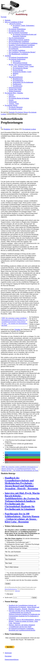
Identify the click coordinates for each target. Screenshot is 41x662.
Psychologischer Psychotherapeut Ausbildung (23, 43)
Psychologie (16, 61)
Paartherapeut (17, 84)
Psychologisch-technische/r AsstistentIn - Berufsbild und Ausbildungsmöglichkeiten (22, 629)
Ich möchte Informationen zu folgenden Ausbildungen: (22, 539)
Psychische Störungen (16, 107)
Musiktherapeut (17, 79)
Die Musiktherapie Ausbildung (18, 54)
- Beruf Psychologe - (15, 24)
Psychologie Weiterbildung (17, 29)
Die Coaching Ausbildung (17, 50)
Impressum (8, 653)
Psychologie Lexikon (15, 109)
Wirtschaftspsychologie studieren (19, 40)
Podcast (11, 95)
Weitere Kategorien (15, 91)
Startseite (7, 20)
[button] (6, 453)
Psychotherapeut (18, 80)
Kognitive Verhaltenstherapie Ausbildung (22, 45)
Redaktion (7, 129)
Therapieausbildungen (16, 77)
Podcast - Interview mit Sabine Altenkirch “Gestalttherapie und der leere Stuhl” (22, 625)
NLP (14, 75)
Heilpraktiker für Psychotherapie (23, 82)
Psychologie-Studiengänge (17, 59)
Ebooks (11, 100)
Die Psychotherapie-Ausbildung (19, 41)
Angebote (8, 55)
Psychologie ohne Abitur (16, 31)
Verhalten (17, 329)
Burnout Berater (18, 70)
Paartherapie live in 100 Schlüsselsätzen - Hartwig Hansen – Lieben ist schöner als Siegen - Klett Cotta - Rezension (22, 517)
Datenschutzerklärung (12, 659)
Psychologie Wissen (11, 105)
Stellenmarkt (13, 102)
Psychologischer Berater (20, 68)
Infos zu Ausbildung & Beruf (14, 22)
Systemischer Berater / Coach (22, 71)
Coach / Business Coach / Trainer (23, 66)
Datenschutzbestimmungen (11, 589)
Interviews (12, 96)
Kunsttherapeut (17, 86)
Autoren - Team (14, 103)
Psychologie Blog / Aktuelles (14, 93)
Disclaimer (8, 656)
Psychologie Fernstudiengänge (18, 57)
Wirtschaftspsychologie (20, 63)
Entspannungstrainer (15, 87)
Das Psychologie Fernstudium (18, 32)
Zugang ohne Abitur (15, 89)
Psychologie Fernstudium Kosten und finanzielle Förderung (24, 35)
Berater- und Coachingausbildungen (20, 64)
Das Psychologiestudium (16, 38)
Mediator (15, 73)
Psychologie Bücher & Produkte (19, 98)
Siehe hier (17, 590)
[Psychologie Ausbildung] (14, 15)
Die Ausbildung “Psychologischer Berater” (22, 52)
